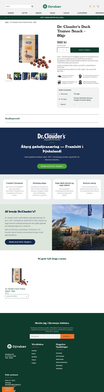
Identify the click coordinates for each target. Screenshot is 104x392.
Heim (7, 22)
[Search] (32, 6)
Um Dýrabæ (60, 356)
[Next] (98, 18)
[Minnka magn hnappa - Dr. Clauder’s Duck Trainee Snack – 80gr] (59, 49)
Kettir (34, 354)
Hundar (34, 351)
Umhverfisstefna (61, 362)
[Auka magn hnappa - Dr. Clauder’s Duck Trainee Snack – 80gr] (66, 49)
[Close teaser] (15, 386)
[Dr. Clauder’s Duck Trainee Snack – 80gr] (16, 275)
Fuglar (34, 363)
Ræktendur (60, 359)
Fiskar (34, 360)
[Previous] (6, 18)
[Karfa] (98, 6)
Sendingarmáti (12, 118)
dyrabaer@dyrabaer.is (13, 384)
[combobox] (18, 6)
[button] (11, 13)
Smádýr (34, 357)
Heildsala (59, 368)
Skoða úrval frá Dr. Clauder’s (52, 166)
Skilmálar (59, 365)
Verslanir (59, 353)
